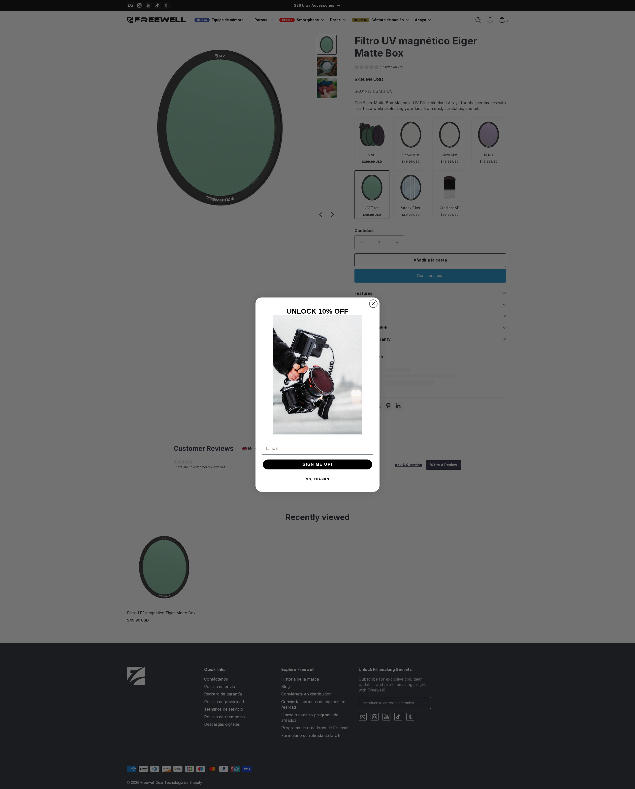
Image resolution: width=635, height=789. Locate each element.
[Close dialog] (373, 303)
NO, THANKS (317, 479)
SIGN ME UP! (318, 464)
